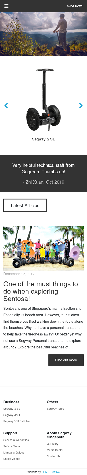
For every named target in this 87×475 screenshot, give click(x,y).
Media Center (55, 450)
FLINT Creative (50, 472)
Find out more (66, 360)
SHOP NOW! (75, 6)
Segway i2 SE (43, 139)
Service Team (11, 446)
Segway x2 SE (12, 415)
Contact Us (53, 456)
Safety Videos (11, 458)
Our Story (52, 443)
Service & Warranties (16, 440)
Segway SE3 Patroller (16, 421)
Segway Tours (55, 408)
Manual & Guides (13, 452)
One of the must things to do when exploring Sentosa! (40, 291)
